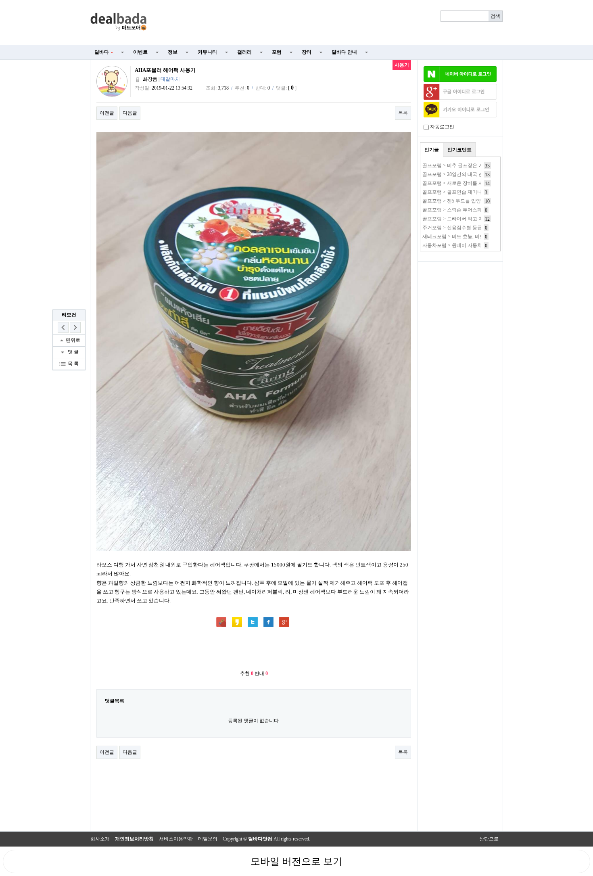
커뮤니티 (207, 52)
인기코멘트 (459, 150)
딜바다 (103, 52)
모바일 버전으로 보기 (296, 861)
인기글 (431, 150)
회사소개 (100, 839)
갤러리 (244, 52)
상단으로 (489, 839)
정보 (172, 52)
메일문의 (207, 839)
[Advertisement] (329, 22)
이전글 (107, 113)
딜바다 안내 (344, 52)
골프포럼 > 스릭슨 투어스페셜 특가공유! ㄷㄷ (471, 210)
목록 (403, 113)
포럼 (277, 52)
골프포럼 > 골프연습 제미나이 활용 (460, 192)
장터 (306, 52)
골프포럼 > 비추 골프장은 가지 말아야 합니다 (471, 165)
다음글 (130, 113)
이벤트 (140, 52)
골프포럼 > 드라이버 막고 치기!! (456, 219)
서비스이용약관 (176, 839)
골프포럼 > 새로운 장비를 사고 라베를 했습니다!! (475, 183)
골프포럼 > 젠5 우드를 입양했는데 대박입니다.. (472, 201)
